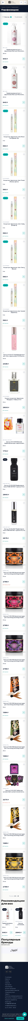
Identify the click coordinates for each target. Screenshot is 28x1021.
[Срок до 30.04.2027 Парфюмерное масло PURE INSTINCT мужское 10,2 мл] (14, 513)
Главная (3, 7)
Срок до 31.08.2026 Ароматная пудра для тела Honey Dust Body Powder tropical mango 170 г (14, 574)
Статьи (7, 981)
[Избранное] (21, 2)
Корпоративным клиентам (12, 990)
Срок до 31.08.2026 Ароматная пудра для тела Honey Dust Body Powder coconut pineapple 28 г (14, 835)
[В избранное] (24, 23)
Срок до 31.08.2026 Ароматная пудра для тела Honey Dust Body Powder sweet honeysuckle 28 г (14, 748)
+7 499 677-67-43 (10, 1003)
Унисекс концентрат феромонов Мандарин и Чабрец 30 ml (14, 399)
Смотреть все (5, 945)
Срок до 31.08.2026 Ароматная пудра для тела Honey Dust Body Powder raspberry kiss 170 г (14, 661)
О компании (8, 977)
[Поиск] (25, 2)
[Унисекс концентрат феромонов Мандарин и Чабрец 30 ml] (14, 382)
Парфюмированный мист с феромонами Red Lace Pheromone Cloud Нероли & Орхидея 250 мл (14, 51)
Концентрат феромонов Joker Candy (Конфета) (14, 224)
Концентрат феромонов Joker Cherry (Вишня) (14, 268)
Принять (20, 1018)
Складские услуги (10, 992)
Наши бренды (8, 986)
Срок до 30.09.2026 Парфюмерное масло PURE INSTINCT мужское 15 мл (14, 486)
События (7, 983)
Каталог (8, 7)
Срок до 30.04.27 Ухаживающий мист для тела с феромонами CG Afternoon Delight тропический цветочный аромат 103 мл (14, 357)
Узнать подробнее (9, 1018)
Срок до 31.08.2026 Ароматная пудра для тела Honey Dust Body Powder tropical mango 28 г (14, 705)
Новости (7, 979)
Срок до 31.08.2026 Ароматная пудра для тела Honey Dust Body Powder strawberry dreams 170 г (14, 617)
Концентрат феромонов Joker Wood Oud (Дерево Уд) (14, 137)
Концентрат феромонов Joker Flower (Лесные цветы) (14, 181)
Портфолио (8, 984)
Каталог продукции (10, 988)
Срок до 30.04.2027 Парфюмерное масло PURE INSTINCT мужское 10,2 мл (14, 529)
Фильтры (7, 17)
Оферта (7, 994)
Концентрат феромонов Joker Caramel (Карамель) (14, 311)
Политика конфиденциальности (13, 996)
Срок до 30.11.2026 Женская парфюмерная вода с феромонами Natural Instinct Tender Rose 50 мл (14, 443)
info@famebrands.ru (10, 1005)
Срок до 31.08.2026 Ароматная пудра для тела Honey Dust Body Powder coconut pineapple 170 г (14, 879)
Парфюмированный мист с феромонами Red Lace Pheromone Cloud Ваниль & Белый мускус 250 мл (14, 94)
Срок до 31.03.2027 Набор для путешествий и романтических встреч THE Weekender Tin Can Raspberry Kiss (14, 792)
